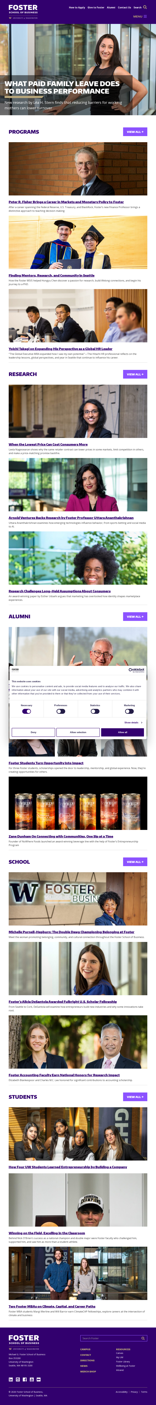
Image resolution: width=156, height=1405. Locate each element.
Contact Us (124, 7)
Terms (144, 1392)
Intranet (120, 1370)
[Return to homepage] (42, 1341)
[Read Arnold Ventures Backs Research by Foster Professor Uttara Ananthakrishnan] (78, 484)
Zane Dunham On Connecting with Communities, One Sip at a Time (61, 836)
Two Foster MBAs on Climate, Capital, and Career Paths (52, 1306)
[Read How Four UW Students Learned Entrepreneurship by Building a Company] (78, 1134)
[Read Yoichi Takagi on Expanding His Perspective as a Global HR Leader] (78, 315)
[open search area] (145, 7)
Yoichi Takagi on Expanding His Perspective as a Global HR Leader (60, 349)
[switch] (61, 711)
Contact (85, 1355)
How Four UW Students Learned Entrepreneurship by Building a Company (68, 1167)
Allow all (122, 732)
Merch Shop (88, 1371)
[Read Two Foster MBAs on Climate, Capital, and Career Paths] (78, 1273)
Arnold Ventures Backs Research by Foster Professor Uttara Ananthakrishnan (71, 518)
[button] (137, 16)
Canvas (119, 1353)
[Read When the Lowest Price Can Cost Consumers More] (78, 411)
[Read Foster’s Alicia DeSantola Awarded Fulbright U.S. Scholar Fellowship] (78, 968)
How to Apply (77, 7)
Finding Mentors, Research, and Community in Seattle (51, 275)
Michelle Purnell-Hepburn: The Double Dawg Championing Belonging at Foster (71, 932)
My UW (119, 1357)
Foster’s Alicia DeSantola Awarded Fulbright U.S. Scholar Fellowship (63, 1001)
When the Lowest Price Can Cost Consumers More (48, 444)
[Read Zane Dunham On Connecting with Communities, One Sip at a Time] (78, 803)
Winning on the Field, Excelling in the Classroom (47, 1233)
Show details (131, 722)
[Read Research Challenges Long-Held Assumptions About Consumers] (78, 558)
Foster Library (123, 1361)
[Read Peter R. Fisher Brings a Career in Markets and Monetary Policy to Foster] (78, 168)
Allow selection (78, 732)
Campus (85, 1349)
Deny (33, 732)
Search (138, 7)
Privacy (134, 1392)
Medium (39, 1379)
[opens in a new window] (24, 18)
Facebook (26, 1378)
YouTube (33, 1378)
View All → (135, 131)
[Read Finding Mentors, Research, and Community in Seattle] (78, 242)
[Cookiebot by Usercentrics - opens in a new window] (131, 670)
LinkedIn (12, 1378)
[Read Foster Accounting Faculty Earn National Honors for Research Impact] (78, 1042)
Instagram (19, 1378)
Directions (87, 1360)
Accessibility (122, 1392)
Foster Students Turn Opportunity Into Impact (46, 763)
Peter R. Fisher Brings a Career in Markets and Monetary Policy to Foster (66, 202)
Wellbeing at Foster (125, 1365)
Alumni (111, 7)
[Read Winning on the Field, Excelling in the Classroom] (78, 1200)
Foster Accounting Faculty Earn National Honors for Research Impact (64, 1075)
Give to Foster (96, 7)
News (83, 1366)
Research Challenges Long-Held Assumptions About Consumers (60, 591)
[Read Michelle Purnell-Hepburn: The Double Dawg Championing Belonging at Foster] (78, 899)
